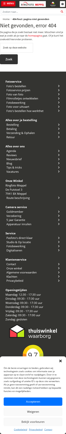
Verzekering (13, 216)
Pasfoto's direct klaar (19, 238)
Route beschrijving (18, 198)
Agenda (11, 151)
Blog (9, 163)
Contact (48, 429)
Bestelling (12, 124)
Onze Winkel (14, 180)
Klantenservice (16, 259)
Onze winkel (14, 268)
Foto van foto (14, 94)
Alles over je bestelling (21, 120)
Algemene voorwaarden (21, 272)
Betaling (11, 129)
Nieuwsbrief (14, 159)
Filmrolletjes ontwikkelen (22, 98)
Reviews (11, 155)
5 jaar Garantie (15, 220)
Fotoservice (13, 81)
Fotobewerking (15, 102)
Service (11, 233)
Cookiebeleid (20, 429)
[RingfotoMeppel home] (32, 4)
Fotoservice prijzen (18, 90)
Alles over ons (15, 146)
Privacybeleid (36, 429)
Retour (10, 137)
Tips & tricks (14, 167)
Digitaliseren (14, 250)
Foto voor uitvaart (17, 106)
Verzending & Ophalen (20, 133)
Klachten (11, 276)
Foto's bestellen (16, 86)
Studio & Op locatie (18, 242)
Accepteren (33, 401)
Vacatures (12, 171)
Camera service (16, 207)
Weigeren (33, 411)
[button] (60, 361)
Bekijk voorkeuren (33, 422)
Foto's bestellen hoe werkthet (24, 111)
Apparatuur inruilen (18, 224)
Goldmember (14, 211)
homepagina (35, 35)
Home (6, 19)
